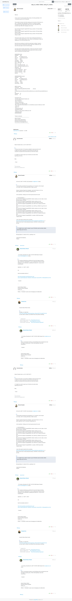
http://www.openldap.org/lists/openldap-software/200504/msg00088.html (30, 220)
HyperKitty (36, 599)
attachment (22, 245)
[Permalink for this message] (55, 132)
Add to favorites (62, 18)
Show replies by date (52, 136)
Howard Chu (23, 301)
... (15, 147)
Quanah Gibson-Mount (24, 248)
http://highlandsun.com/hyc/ (35, 321)
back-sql (14, 5)
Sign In (63, 1)
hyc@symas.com (47, 336)
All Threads (6, 7)
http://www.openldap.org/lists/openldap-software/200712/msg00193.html (33, 313)
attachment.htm (16, 130)
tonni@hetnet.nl (35, 181)
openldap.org (5, 1)
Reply (16, 133)
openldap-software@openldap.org (64, 13)
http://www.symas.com (35, 319)
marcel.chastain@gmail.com (23, 255)
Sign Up (68, 1)
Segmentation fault (67, 5)
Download (6, 11)
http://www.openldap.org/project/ (37, 322)
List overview (6, 4)
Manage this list (58, 1)
